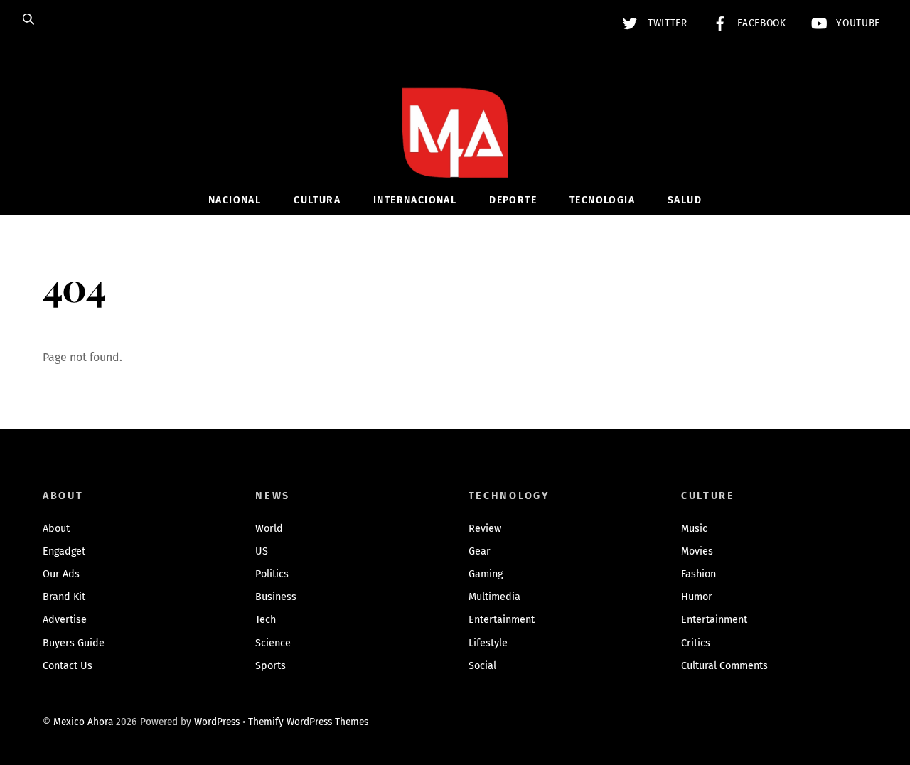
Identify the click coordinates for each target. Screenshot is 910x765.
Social (482, 666)
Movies (697, 551)
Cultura (317, 200)
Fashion (698, 574)
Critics (695, 643)
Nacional (234, 200)
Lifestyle (488, 643)
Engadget (64, 551)
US (261, 551)
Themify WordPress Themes (308, 722)
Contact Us (67, 666)
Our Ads (61, 574)
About (56, 529)
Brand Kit (64, 597)
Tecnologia (602, 200)
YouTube (856, 23)
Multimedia (494, 597)
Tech (265, 620)
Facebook (760, 23)
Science (273, 643)
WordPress (217, 722)
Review (485, 529)
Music (694, 529)
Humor (696, 597)
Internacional (414, 200)
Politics (272, 574)
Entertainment (502, 620)
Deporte (513, 200)
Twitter (665, 23)
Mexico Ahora (83, 722)
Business (275, 597)
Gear (480, 551)
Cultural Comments (724, 666)
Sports (270, 666)
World (269, 529)
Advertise (65, 620)
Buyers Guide (74, 643)
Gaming (486, 574)
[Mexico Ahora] (455, 154)
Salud (685, 200)
